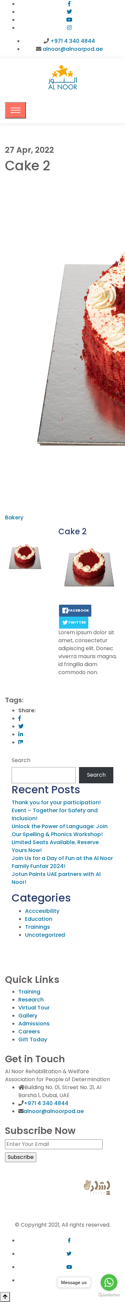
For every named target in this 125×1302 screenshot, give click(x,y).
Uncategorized (45, 935)
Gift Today (32, 1039)
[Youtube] (69, 20)
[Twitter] (69, 12)
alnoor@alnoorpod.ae (73, 49)
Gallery (27, 1015)
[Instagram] (69, 28)
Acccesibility (42, 911)
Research (31, 999)
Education (38, 919)
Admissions (34, 1023)
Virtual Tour (34, 1007)
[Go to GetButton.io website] (109, 1295)
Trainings (37, 927)
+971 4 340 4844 (72, 41)
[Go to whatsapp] (109, 1282)
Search (21, 760)
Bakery (14, 517)
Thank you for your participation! (56, 802)
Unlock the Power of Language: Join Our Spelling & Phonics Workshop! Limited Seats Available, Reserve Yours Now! (60, 838)
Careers (29, 1031)
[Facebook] (69, 4)
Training (29, 992)
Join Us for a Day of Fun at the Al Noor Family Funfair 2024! (62, 862)
